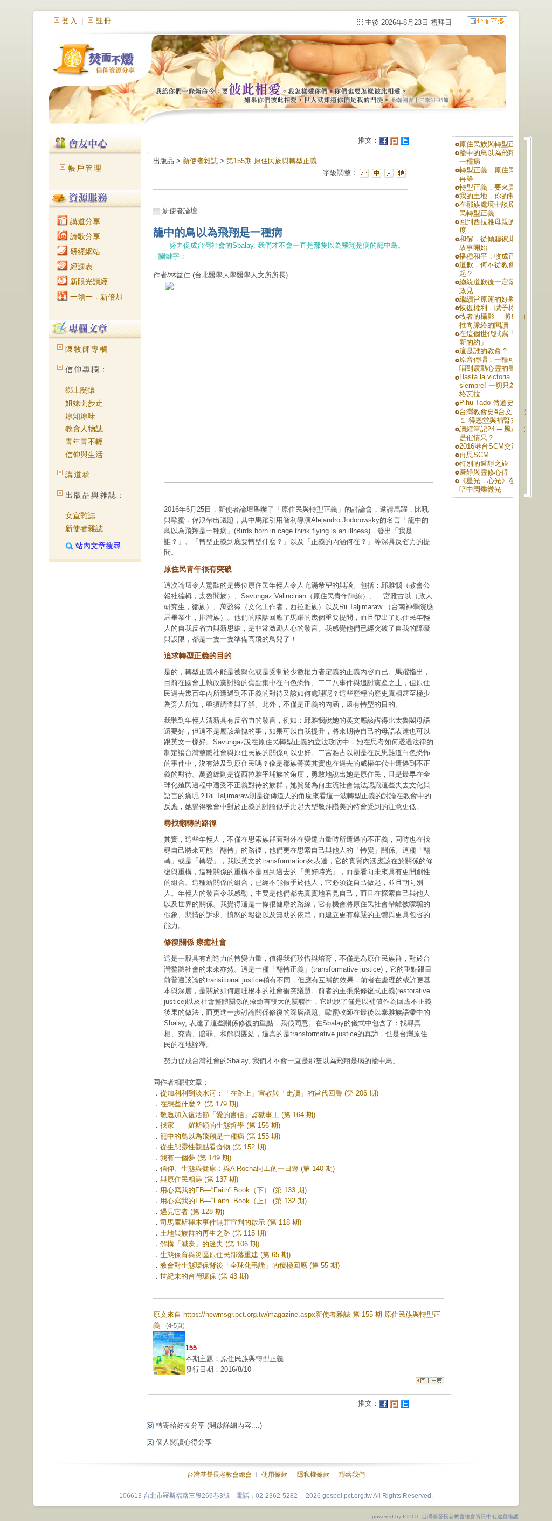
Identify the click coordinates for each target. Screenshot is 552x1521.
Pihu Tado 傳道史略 (490, 403)
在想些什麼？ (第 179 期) (199, 1104)
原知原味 (80, 415)
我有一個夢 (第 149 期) (195, 1158)
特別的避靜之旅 (483, 463)
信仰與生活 (84, 454)
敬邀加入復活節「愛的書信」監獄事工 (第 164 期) (237, 1115)
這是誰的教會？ (483, 351)
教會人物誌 (84, 428)
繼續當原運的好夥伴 (490, 299)
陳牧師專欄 (86, 349)
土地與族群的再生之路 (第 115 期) (213, 1233)
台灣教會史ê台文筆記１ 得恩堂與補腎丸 (492, 416)
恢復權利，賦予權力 (490, 308)
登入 (70, 21)
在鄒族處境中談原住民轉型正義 (490, 208)
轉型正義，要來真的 (490, 187)
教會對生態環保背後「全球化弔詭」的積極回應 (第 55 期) (250, 1265)
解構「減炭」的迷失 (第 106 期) (209, 1244)
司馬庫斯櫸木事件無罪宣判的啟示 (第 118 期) (230, 1222)
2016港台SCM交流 (488, 446)
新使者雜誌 (84, 528)
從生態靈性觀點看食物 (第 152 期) (213, 1147)
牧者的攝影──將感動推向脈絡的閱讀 (492, 320)
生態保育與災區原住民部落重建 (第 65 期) (225, 1255)
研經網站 (84, 251)
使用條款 (274, 1474)
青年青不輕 (84, 441)
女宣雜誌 (80, 515)
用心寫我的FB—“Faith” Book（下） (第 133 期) (233, 1190)
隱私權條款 (313, 1474)
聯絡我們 (352, 1474)
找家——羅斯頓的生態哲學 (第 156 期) (220, 1125)
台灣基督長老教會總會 (219, 1474)
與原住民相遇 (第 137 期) (199, 1179)
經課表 (80, 266)
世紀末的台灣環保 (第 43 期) (204, 1276)
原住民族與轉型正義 (490, 144)
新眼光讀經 (88, 281)
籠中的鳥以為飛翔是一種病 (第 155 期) (220, 1136)
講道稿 (78, 474)
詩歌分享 (84, 236)
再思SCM (474, 455)
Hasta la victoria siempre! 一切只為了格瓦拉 (491, 385)
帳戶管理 (85, 168)
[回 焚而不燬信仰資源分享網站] (487, 21)
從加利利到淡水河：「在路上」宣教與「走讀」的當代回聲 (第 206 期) (269, 1093)
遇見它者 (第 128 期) (192, 1212)
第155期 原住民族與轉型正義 (271, 161)
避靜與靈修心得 (483, 472)
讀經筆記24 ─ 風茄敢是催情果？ (492, 433)
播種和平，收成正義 (490, 256)
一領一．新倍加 (95, 296)
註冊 (104, 21)
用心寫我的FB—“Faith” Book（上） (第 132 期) (233, 1201)
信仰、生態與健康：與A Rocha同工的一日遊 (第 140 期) (247, 1168)
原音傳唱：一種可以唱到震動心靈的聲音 (490, 363)
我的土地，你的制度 (490, 196)
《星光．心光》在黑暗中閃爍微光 (490, 485)
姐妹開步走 (84, 403)
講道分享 (84, 221)
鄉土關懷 (80, 390)
